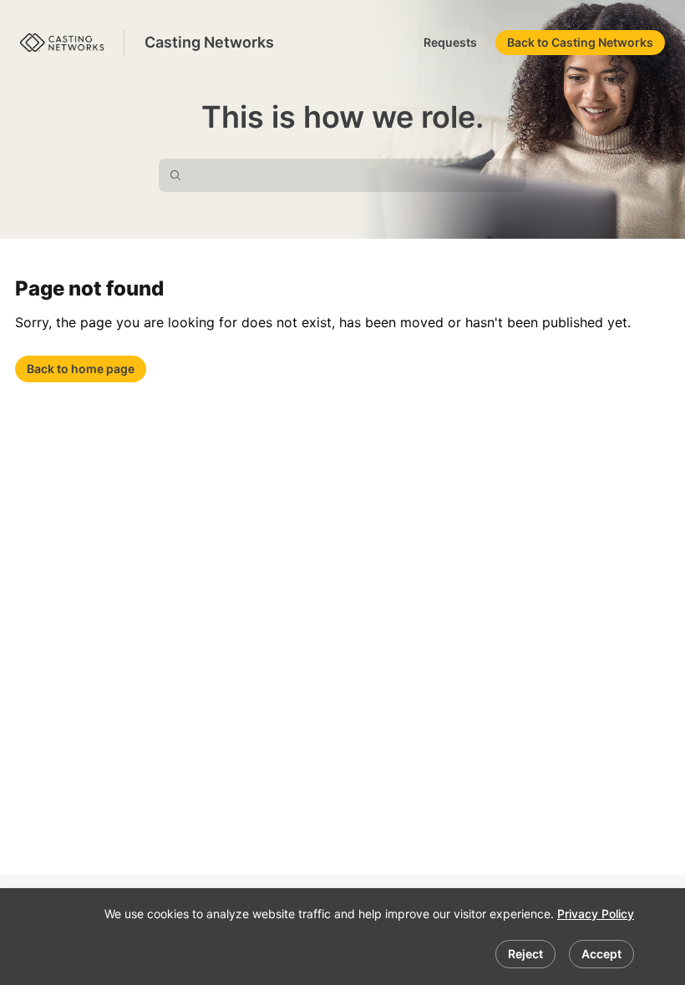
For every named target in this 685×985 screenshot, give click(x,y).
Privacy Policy (595, 914)
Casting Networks (209, 42)
